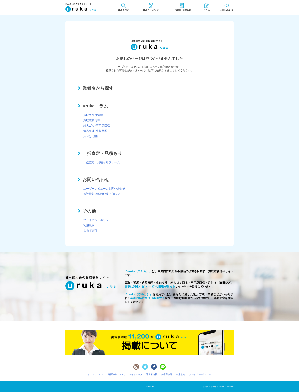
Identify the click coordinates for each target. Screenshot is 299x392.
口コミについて (96, 374)
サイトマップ (135, 374)
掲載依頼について (116, 374)
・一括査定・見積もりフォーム (100, 162)
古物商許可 (166, 374)
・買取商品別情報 (92, 115)
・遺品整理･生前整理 (94, 130)
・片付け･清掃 (90, 136)
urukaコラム (95, 105)
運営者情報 (151, 374)
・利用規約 (88, 225)
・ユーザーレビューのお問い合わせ (103, 188)
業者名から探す (98, 88)
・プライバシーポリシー (96, 220)
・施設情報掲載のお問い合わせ (100, 193)
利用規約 (180, 374)
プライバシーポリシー (200, 374)
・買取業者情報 (90, 120)
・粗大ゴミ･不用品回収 (95, 125)
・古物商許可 (89, 230)
